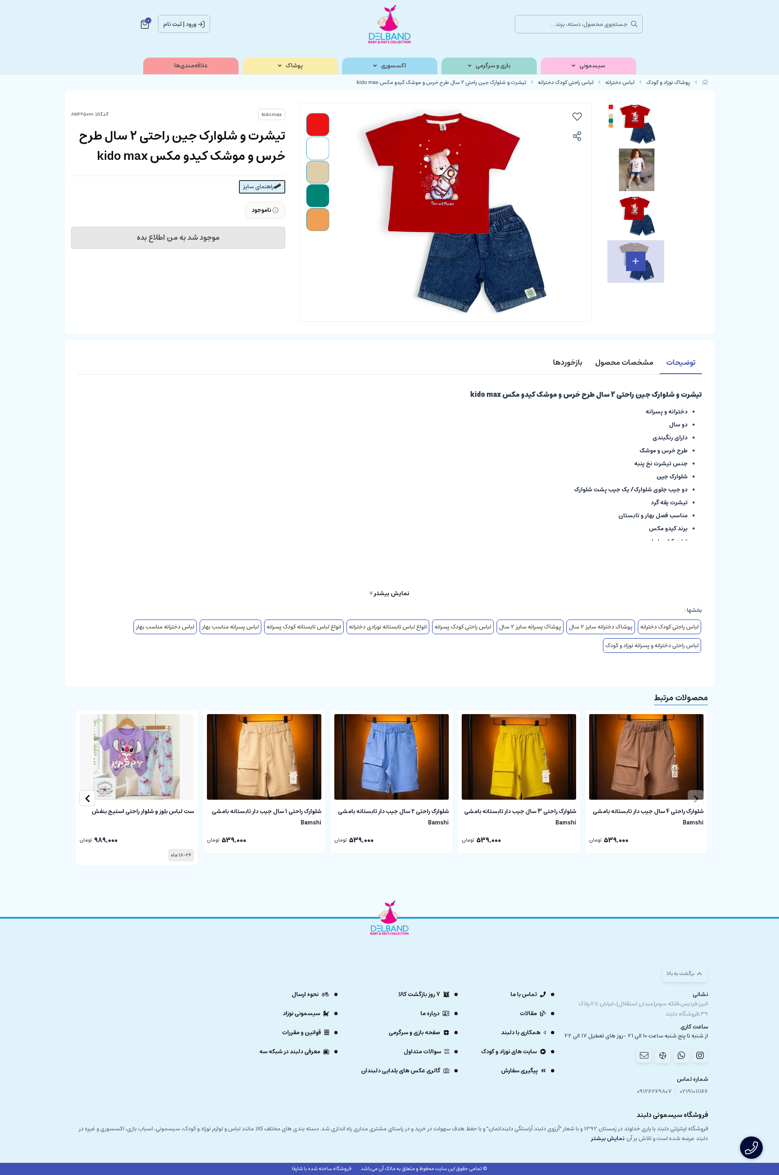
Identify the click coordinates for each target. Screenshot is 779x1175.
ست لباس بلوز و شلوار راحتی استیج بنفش (143, 811)
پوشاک (294, 66)
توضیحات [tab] (680, 362)
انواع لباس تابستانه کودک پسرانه (304, 627)
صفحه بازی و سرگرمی (414, 1033)
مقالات (528, 1013)
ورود (191, 24)
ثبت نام (172, 24)
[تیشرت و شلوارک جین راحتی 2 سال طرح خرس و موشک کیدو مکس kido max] (389, 940)
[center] (634, 24)
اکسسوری (393, 66)
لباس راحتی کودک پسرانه (463, 627)
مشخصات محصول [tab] (624, 362)
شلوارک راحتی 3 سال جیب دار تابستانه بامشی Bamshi (520, 816)
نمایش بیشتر (390, 593)
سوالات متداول (422, 1052)
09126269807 (654, 1091)
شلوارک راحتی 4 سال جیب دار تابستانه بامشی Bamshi (648, 816)
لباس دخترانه (620, 82)
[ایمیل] (644, 1055)
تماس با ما (523, 994)
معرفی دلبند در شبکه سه (289, 1052)
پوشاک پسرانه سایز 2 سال (530, 627)
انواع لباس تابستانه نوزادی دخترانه (388, 627)
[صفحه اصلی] (705, 82)
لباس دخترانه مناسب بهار (165, 627)
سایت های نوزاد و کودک (509, 1052)
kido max (272, 114)
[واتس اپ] (681, 1055)
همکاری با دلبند (520, 1033)
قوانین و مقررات (301, 1033)
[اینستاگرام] (700, 1055)
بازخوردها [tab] (567, 362)
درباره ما (429, 1013)
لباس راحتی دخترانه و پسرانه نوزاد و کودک (652, 645)
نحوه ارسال (305, 994)
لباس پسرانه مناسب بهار (230, 627)
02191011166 (694, 1091)
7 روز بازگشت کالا (419, 994)
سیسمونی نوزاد (301, 1013)
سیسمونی (592, 66)
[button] (87, 798)
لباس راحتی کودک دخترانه (566, 82)
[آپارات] (662, 1055)
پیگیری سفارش (519, 1071)
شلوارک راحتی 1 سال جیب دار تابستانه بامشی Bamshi (266, 816)
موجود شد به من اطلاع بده (178, 237)
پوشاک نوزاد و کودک (668, 82)
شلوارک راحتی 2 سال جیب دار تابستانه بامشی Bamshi (393, 816)
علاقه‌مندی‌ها (191, 66)
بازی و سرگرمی (493, 66)
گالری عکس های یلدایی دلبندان (400, 1071)
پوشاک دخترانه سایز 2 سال (601, 627)
